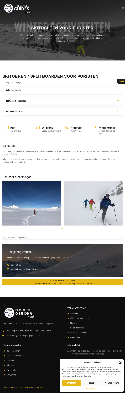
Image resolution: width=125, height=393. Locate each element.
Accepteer (71, 383)
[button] (120, 362)
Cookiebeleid (90, 388)
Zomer (122, 81)
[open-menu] (122, 7)
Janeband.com (8, 387)
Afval (91, 383)
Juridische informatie (24, 387)
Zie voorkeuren (112, 383)
